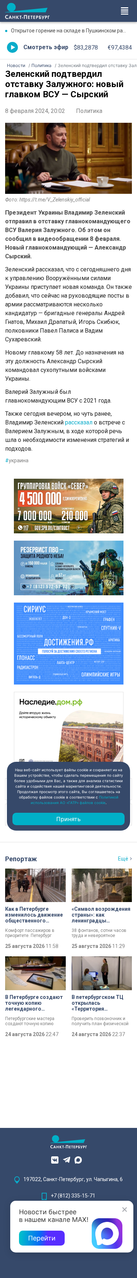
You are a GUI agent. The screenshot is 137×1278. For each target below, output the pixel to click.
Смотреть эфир (45, 47)
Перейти (42, 1238)
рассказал (78, 422)
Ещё (123, 859)
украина (16, 460)
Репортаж (21, 859)
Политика (89, 110)
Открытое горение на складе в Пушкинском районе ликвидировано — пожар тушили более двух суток (71, 31)
